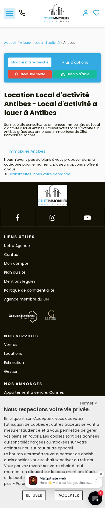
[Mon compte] (85, 13)
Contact (12, 254)
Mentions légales (20, 281)
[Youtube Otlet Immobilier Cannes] (87, 217)
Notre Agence (17, 245)
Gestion (11, 371)
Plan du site (15, 272)
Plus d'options (75, 62)
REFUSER (34, 495)
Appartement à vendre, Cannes (34, 392)
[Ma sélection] (96, 13)
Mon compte (16, 263)
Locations (13, 353)
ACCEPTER (68, 495)
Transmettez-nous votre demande (40, 174)
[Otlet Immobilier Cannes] (56, 13)
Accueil (10, 42)
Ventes (10, 344)
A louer (25, 42)
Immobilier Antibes (27, 151)
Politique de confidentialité (29, 290)
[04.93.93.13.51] (22, 14)
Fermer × (88, 403)
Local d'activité (47, 42)
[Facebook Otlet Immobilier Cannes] (17, 217)
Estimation (14, 362)
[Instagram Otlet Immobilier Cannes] (52, 217)
